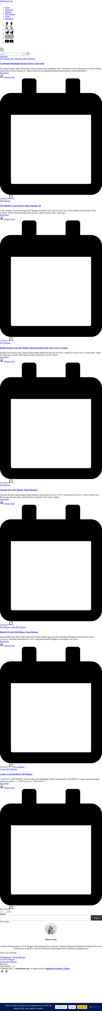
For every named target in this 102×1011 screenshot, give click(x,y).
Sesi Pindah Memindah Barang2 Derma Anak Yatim (22, 64)
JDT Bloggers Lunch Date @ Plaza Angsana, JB (20, 206)
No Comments (18, 767)
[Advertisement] (51, 992)
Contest (3, 769)
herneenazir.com (6, 1)
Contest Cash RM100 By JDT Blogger (16, 774)
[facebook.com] (9, 25)
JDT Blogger (5, 59)
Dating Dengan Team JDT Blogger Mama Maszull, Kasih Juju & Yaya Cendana (34, 348)
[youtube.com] (9, 42)
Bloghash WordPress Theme (58, 969)
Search (3, 914)
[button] (25, 54)
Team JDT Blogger (18, 627)
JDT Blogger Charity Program (23, 59)
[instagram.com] (9, 38)
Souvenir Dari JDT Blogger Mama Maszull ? (19, 490)
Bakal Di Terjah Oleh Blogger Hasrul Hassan (19, 632)
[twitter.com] (9, 30)
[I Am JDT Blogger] (8, 962)
